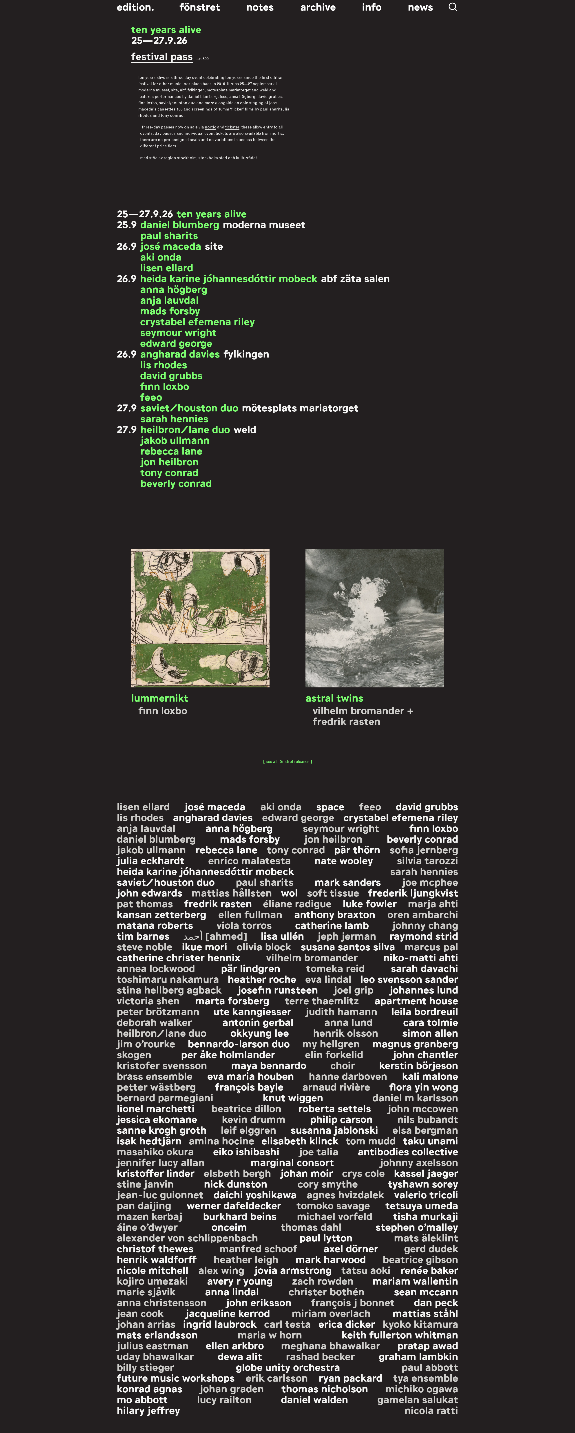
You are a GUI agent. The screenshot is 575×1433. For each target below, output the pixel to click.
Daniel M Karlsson (415, 1097)
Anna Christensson (162, 1302)
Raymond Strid (424, 935)
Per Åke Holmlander (228, 1054)
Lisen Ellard (166, 267)
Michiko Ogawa (421, 1388)
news (420, 6)
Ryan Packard (350, 1377)
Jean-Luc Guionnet (160, 1194)
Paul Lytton (326, 1237)
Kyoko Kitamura (420, 1323)
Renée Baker (429, 1269)
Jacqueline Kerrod (228, 1312)
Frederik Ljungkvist (413, 892)
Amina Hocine (221, 1140)
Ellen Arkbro (235, 1345)
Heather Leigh (246, 1259)
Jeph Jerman (346, 935)
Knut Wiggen (293, 1097)
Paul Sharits (169, 234)
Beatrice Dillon (246, 1108)
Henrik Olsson (345, 1032)
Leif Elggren (248, 1129)
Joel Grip (354, 989)
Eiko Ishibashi (246, 1151)
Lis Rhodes (163, 364)
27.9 (127, 407)
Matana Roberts (155, 924)
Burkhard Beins (239, 1215)
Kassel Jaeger (426, 1172)
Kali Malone (430, 1075)
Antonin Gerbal (258, 1021)
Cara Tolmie (430, 1021)
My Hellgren (331, 1043)
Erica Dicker (346, 1323)
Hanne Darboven (348, 1075)
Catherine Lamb (332, 924)
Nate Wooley (343, 860)
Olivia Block (264, 946)
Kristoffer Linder (156, 1172)
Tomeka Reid (335, 968)
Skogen (134, 1054)
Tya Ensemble (425, 1377)
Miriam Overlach (331, 1312)
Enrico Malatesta (249, 860)
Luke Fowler (370, 903)
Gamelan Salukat (417, 1399)
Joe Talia (318, 1151)
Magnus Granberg (415, 1043)
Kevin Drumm (253, 1118)
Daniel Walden (314, 1399)
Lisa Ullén (282, 935)
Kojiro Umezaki (152, 1280)
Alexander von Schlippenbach (187, 1237)
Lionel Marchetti (156, 1108)
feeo (151, 396)
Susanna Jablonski (334, 1129)
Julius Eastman (153, 1345)
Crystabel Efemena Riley (197, 321)
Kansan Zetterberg (161, 914)
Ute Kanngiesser (252, 1011)
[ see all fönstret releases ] (287, 761)
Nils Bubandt (427, 1118)
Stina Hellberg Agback (169, 989)
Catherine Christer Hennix (178, 957)
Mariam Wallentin (415, 1280)
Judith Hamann (341, 1011)
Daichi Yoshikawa (255, 1194)
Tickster (232, 127)
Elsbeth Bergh (237, 1172)
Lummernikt (159, 697)
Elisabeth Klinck (299, 1140)
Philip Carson (341, 1118)
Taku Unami (430, 1140)
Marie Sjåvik (146, 1291)
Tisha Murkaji (425, 1215)
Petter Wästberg (156, 1086)
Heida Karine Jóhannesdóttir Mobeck (228, 277)
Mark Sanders (348, 881)
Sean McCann (426, 1291)
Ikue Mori (204, 946)
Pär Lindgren (250, 968)
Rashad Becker (320, 1356)
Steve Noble (144, 946)
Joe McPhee (430, 881)
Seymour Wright (178, 331)
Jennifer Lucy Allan (161, 1162)
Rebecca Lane (171, 450)
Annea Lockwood (156, 968)
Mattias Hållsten (232, 892)
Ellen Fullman (250, 914)
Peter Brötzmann (158, 1011)
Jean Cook (140, 1312)
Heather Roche (262, 978)
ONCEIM (229, 1226)
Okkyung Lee (259, 1032)
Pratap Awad (427, 1345)
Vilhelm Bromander (312, 957)
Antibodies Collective (408, 1151)
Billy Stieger (145, 1366)
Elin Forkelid (334, 1054)
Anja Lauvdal (169, 299)
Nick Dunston (235, 1183)
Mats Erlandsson (157, 1334)
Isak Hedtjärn (149, 1140)
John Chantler (425, 1054)
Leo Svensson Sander (409, 978)
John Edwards (149, 892)
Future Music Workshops (176, 1377)
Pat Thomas (145, 903)
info (372, 6)
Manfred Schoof (258, 1248)
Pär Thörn (357, 849)
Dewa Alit (240, 1356)
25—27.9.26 (159, 39)
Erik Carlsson (277, 1377)
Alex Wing (221, 1269)
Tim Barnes (143, 935)
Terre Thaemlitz (322, 1000)
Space (330, 806)
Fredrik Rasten (218, 903)
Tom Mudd (371, 1140)
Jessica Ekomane (157, 1118)
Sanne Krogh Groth (162, 1129)
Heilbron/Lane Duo (185, 428)
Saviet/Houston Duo (189, 407)
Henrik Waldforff (157, 1259)
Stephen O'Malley (417, 1226)
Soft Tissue (333, 892)
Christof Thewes (155, 1248)
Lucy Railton (224, 1399)
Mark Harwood (331, 1259)
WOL (289, 892)
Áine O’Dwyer (147, 1226)
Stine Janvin (145, 1183)
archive (318, 6)
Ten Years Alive (166, 29)
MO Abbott (142, 1399)
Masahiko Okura (155, 1151)
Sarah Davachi (424, 968)
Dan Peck (436, 1302)
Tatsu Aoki (366, 1269)
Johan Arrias (146, 1323)
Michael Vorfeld (334, 1215)
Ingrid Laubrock (220, 1323)
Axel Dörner (350, 1248)
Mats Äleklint (426, 1237)
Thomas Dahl (311, 1226)
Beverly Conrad (176, 482)
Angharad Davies (180, 353)
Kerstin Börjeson (418, 1065)
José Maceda (170, 245)
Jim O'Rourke (146, 1043)
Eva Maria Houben (250, 1075)
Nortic (210, 127)
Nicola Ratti (431, 1409)
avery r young (240, 1280)
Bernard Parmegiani (165, 1097)
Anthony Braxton (334, 914)
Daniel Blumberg (179, 224)
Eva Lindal (328, 978)
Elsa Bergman (425, 1129)
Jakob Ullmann (175, 439)
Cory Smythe (328, 1183)
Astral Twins (334, 697)
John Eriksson (259, 1302)
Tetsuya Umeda (421, 1205)
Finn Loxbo (164, 385)
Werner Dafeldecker (234, 1205)
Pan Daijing (144, 1205)
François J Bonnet (353, 1302)
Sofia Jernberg (424, 849)
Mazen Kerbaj (149, 1215)
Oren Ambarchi (422, 914)
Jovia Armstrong (293, 1269)
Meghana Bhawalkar (330, 1345)
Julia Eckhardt (150, 860)
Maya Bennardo (268, 1065)
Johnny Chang (425, 924)
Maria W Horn (270, 1334)
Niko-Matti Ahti (420, 957)
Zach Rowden (323, 1280)
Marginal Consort (292, 1162)
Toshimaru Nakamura (168, 978)
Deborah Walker (154, 1021)
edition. (135, 6)
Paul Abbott (430, 1366)
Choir (342, 1065)
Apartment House (416, 1000)
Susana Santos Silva (348, 946)
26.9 (127, 245)
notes (260, 6)
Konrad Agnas (149, 1388)
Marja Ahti (433, 903)
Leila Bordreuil (424, 1011)
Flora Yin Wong (423, 1086)
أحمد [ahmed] (215, 935)
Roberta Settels (334, 1108)
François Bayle (249, 1086)
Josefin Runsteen (278, 989)
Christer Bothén (327, 1291)
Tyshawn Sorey (423, 1183)
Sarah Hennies (174, 418)
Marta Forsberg (232, 1000)
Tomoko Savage (333, 1205)
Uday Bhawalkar (155, 1356)
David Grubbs (171, 374)
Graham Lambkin (418, 1356)
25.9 (127, 224)
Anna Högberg (173, 288)
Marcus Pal (431, 946)
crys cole (363, 1172)
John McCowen (423, 1108)
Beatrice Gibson (420, 1259)
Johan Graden (232, 1388)
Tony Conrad (169, 471)
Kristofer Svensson (162, 1065)
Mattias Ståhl (425, 1312)
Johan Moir (306, 1172)
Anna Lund (348, 1021)
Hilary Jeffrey (148, 1409)
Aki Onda (160, 256)
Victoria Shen (148, 1000)
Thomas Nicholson (324, 1388)
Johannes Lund (423, 989)
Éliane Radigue (297, 903)
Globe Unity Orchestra (288, 1366)
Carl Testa (287, 1323)
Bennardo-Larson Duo (239, 1043)
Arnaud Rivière (336, 1086)
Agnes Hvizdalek (345, 1194)
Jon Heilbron (169, 461)
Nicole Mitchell (152, 1269)
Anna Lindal (232, 1291)
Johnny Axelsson (419, 1162)
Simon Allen (430, 1032)
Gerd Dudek (431, 1248)
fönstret (199, 6)
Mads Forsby (170, 310)
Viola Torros (244, 924)
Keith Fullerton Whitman (400, 1334)
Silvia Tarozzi (427, 860)
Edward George (176, 342)
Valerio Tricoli (426, 1194)
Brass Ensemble (154, 1075)
